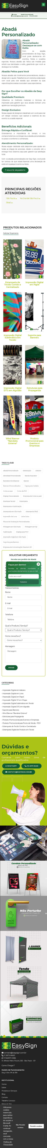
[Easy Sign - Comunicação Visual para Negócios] (15, 5)
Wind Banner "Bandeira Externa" (12, 440)
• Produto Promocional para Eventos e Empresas (20, 720)
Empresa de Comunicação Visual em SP (17, 547)
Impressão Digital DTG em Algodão (13, 389)
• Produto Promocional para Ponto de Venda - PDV (21, 723)
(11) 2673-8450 (32, 766)
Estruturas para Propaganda (34, 389)
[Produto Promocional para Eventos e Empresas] (34, 415)
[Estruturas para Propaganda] (34, 365)
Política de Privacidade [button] (8, 1143)
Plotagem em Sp (31, 527)
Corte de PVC (22, 491)
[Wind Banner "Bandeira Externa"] (12, 415)
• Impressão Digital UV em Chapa (14, 700)
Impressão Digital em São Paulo (14, 537)
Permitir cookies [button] (36, 1126)
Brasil (8, 203)
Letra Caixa (25, 516)
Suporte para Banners (34, 336)
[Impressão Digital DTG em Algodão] (12, 365)
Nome (7, 592)
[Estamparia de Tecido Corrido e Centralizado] (12, 259)
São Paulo (11, 198)
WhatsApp (12, 766)
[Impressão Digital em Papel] (34, 259)
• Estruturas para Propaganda (13, 717)
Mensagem (10, 646)
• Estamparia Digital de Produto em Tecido (18, 730)
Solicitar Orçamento (10, 233)
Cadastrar (23, 582)
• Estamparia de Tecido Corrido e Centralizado (19, 726)
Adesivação (27, 470)
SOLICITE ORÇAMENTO (15, 170)
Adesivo (38, 470)
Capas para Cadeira (32, 486)
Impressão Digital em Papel (34, 283)
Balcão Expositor (31, 476)
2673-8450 (34, 16)
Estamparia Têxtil (32, 511)
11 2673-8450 (9, 1055)
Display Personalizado (11, 496)
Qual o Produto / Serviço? (16, 626)
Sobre (4, 1088)
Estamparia (24, 501)
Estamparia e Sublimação (12, 506)
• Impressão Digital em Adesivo (13, 690)
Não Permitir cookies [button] (20, 1126)
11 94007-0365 (10, 1058)
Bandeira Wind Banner (11, 481)
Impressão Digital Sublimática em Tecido (13, 337)
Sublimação (7, 532)
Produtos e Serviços (9, 1091)
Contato (5, 1097)
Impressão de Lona (10, 516)
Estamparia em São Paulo (12, 511)
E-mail (8, 603)
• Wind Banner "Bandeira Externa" (14, 713)
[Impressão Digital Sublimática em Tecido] (12, 312)
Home (15, 14)
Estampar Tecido (9, 501)
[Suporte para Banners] (34, 312)
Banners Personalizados (11, 486)
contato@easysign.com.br (20, 16)
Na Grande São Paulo (29, 198)
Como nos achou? (13, 636)
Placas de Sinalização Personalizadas (16, 522)
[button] (43, 4)
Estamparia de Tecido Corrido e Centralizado (12, 284)
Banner (26, 481)
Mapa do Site (7, 1104)
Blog (3, 1094)
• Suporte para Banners (10, 710)
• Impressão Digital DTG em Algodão (16, 707)
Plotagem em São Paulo (12, 527)
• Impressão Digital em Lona (12, 694)
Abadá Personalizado (27, 14)
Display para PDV (22, 532)
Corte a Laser (8, 491)
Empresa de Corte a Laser (32, 496)
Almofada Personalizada (12, 476)
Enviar (11, 668)
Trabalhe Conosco (8, 1101)
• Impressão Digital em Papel (13, 697)
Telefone (9, 615)
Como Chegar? (8, 1065)
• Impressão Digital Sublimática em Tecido (18, 703)
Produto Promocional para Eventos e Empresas (34, 442)
